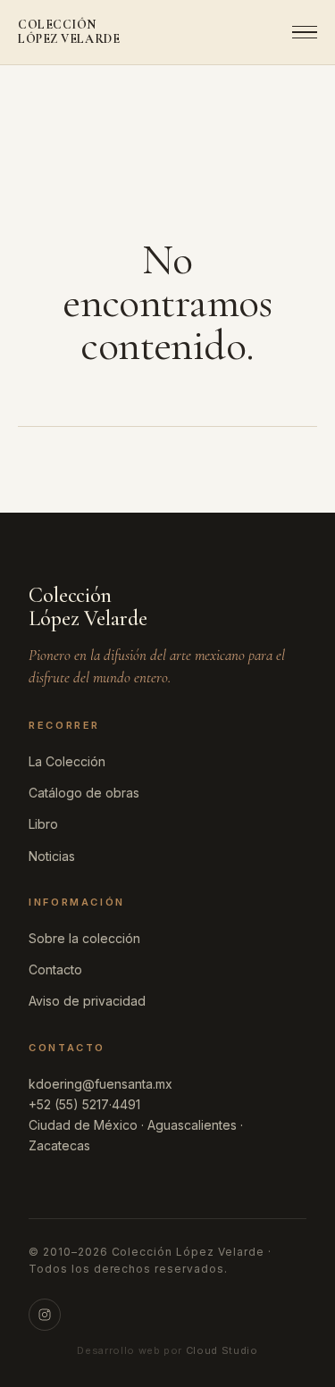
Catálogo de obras (84, 792)
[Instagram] (45, 1315)
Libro (43, 823)
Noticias (52, 856)
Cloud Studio (222, 1350)
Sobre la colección (84, 938)
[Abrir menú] (299, 32)
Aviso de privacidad (87, 1000)
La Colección (67, 761)
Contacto (55, 969)
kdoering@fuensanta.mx (100, 1083)
